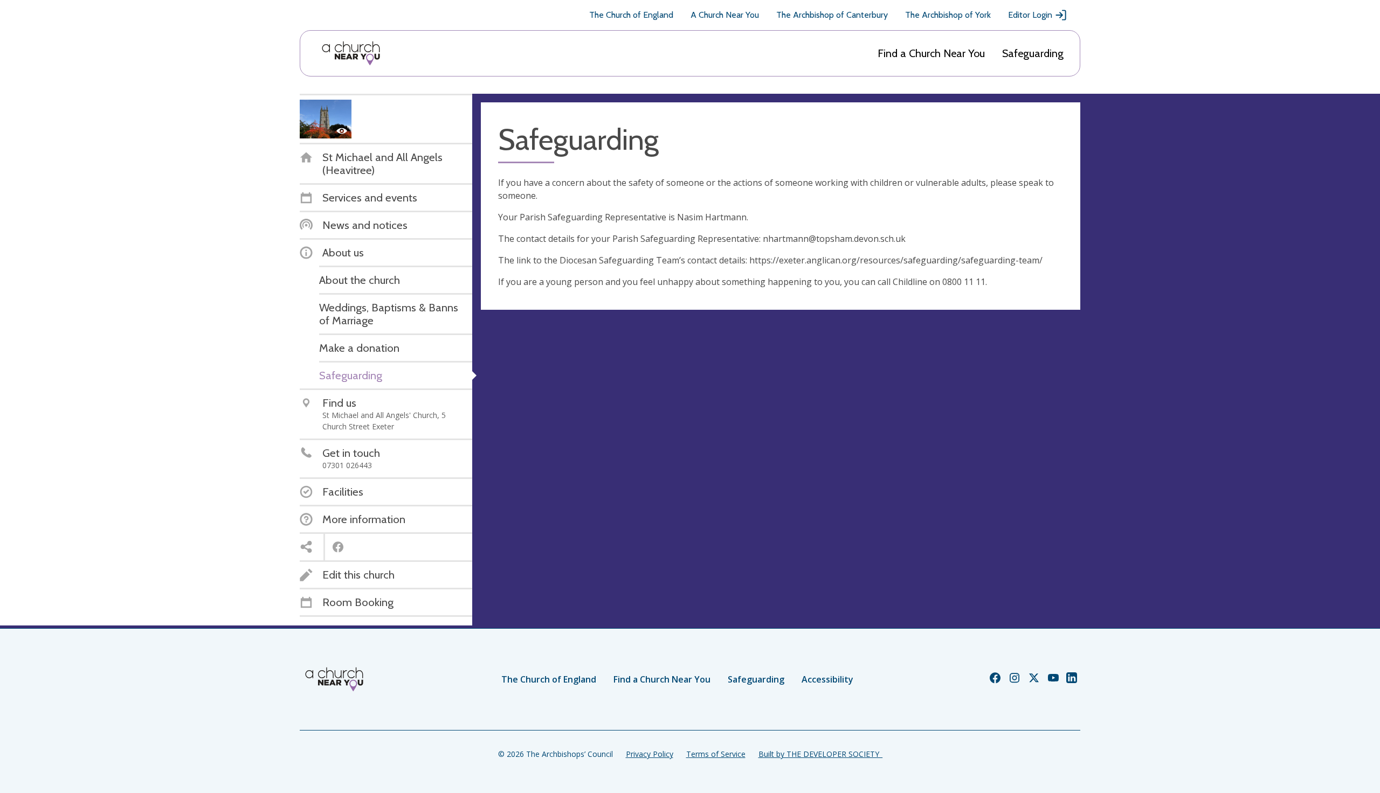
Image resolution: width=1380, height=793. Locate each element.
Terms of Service (716, 754)
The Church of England (631, 15)
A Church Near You (725, 15)
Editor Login (1030, 15)
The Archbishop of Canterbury (832, 15)
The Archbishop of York (948, 15)
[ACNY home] (350, 53)
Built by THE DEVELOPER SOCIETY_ (820, 754)
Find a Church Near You (931, 53)
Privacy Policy (649, 754)
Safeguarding (1033, 53)
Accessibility (827, 679)
